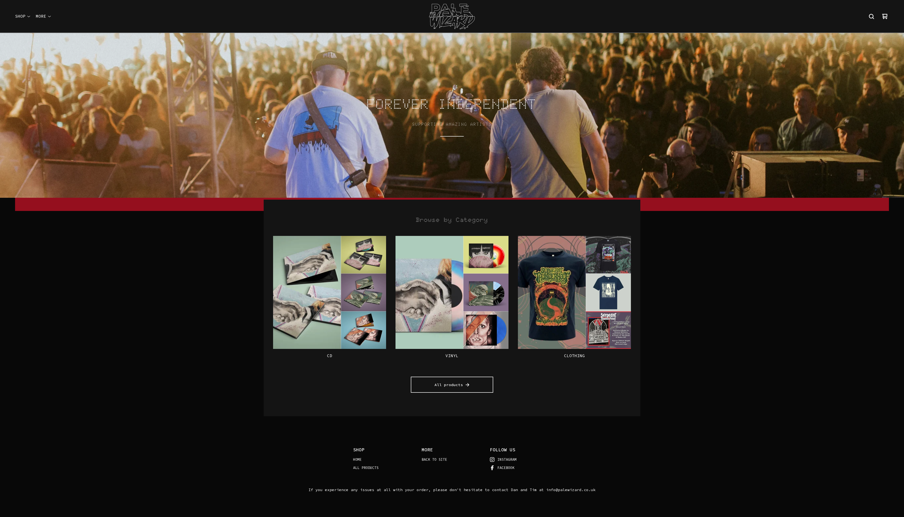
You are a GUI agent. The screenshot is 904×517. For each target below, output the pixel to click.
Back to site (434, 459)
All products (449, 384)
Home (357, 459)
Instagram (507, 459)
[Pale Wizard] (452, 16)
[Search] (871, 16)
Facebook (505, 467)
